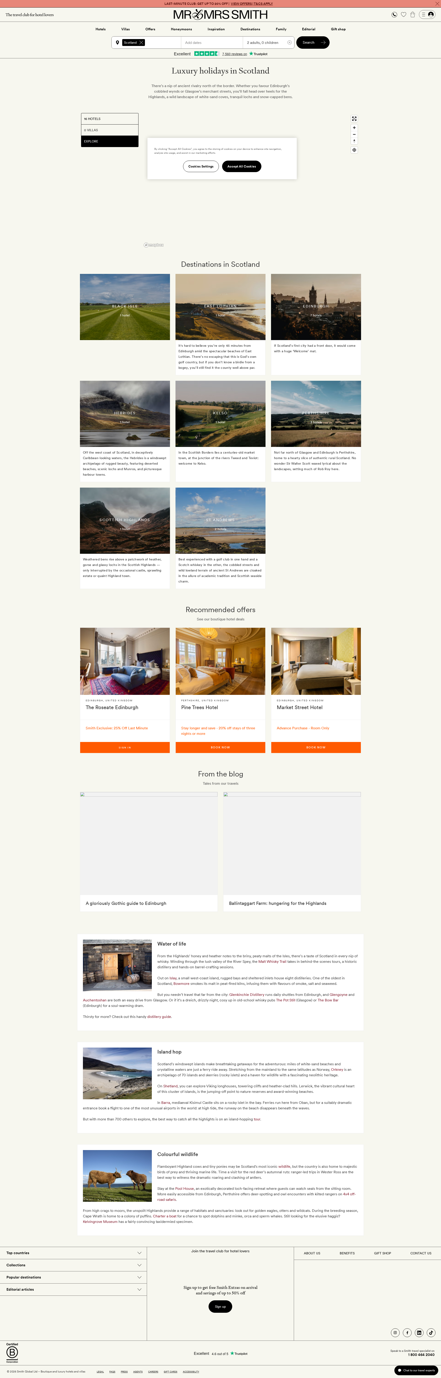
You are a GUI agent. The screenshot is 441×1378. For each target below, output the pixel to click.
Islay (173, 978)
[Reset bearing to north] (354, 141)
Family (281, 29)
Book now (220, 747)
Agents (138, 1371)
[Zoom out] (354, 134)
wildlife (284, 1166)
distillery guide (159, 1016)
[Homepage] (220, 14)
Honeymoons (181, 29)
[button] (394, 14)
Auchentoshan (95, 1000)
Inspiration (216, 29)
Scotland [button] (130, 42)
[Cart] (412, 14)
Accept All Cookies (241, 166)
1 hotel (125, 315)
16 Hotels (92, 119)
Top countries (17, 1253)
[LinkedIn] (419, 1332)
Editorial (308, 29)
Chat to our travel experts (419, 1370)
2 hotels (220, 529)
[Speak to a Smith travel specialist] (394, 14)
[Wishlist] (403, 14)
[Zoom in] (354, 127)
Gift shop (338, 29)
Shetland (170, 1086)
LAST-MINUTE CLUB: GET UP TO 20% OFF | (218, 4)
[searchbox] (165, 42)
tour (257, 1119)
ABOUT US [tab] (312, 1253)
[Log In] (427, 14)
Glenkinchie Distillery (246, 994)
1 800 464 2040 (421, 1354)
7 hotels (316, 315)
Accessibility (191, 1371)
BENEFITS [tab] (347, 1253)
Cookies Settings (201, 166)
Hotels (101, 29)
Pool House (184, 1188)
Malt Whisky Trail (272, 961)
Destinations (250, 29)
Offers (150, 29)
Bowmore (181, 983)
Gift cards (170, 1371)
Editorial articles (20, 1289)
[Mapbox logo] (154, 245)
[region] (251, 181)
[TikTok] (431, 1332)
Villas (125, 29)
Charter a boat (164, 1216)
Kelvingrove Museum (100, 1221)
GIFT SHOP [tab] (382, 1253)
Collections (15, 1265)
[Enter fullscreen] (354, 118)
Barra (165, 1102)
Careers (153, 1371)
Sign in (125, 747)
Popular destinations (23, 1277)
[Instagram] (395, 1332)
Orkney (337, 1069)
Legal (100, 1371)
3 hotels (316, 422)
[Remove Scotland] (141, 42)
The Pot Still (285, 1000)
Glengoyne (339, 994)
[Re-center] (354, 150)
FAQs (112, 1371)
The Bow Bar (328, 1000)
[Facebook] (407, 1332)
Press (124, 1371)
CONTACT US (420, 1253)
